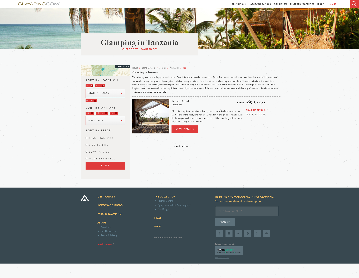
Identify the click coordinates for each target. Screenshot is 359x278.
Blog (157, 226)
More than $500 (102, 158)
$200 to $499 (99, 151)
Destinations (239, 4)
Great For (95, 120)
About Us (106, 227)
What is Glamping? (109, 214)
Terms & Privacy (109, 235)
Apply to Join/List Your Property (174, 205)
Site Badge (163, 209)
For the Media (108, 231)
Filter (105, 165)
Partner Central (165, 201)
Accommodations (260, 4)
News (158, 218)
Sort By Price (98, 130)
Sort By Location (102, 80)
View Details (185, 129)
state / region (98, 93)
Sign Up (225, 222)
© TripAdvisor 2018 (222, 258)
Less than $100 (101, 138)
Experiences (281, 4)
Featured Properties (302, 4)
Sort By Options (101, 108)
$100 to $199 (99, 145)
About (320, 4)
